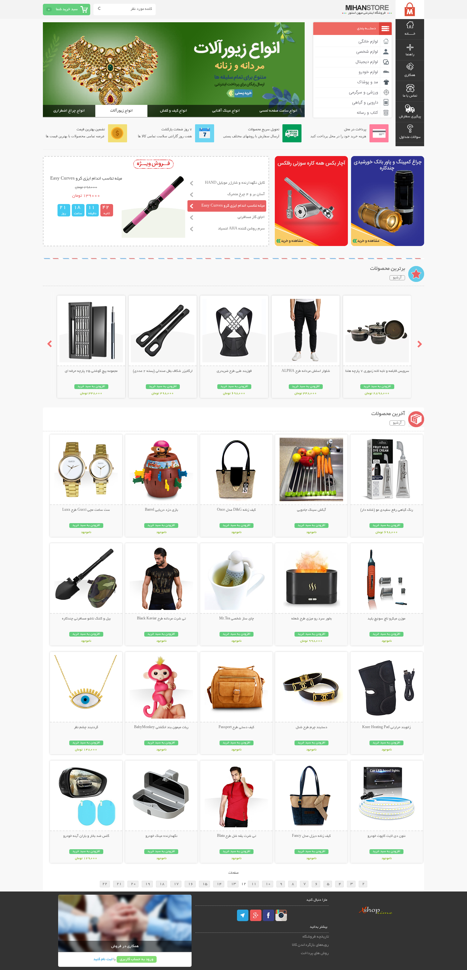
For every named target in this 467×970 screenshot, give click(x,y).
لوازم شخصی (367, 51)
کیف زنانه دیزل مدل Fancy (311, 836)
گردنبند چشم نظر (86, 727)
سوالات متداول (410, 137)
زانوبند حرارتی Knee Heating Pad (386, 727)
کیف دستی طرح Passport (236, 727)
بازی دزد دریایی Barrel (161, 510)
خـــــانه (410, 34)
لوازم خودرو (368, 72)
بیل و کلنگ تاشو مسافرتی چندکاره (86, 619)
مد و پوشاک (367, 82)
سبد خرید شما (67, 9)
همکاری (409, 75)
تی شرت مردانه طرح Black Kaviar (161, 619)
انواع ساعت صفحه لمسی (278, 111)
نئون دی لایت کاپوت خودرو (386, 836)
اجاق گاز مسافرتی (251, 217)
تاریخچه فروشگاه (315, 937)
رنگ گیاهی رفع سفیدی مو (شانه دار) (386, 510)
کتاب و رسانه (367, 112)
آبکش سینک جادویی (311, 510)
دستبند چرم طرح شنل (311, 727)
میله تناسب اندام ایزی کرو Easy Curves (233, 206)
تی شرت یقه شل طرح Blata (236, 836)
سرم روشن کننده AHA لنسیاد (241, 229)
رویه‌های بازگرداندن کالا (310, 945)
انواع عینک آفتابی (226, 111)
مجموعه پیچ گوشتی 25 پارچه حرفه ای (91, 371)
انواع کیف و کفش (173, 111)
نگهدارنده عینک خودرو (161, 836)
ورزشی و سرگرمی (363, 92)
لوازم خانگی (368, 41)
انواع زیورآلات (121, 111)
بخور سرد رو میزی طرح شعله (311, 619)
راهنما (410, 55)
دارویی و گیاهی (365, 102)
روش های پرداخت (315, 953)
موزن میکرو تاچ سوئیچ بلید (386, 619)
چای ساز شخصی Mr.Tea (236, 619)
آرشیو (397, 278)
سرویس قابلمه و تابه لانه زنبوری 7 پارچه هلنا (377, 371)
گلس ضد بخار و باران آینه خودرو (86, 836)
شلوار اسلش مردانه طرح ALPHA (305, 371)
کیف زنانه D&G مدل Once (236, 510)
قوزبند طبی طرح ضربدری (234, 371)
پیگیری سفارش (410, 117)
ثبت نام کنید (102, 959)
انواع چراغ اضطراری (69, 111)
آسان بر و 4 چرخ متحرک (246, 194)
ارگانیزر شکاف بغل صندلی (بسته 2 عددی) (163, 371)
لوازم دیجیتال (366, 61)
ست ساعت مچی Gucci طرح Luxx (86, 510)
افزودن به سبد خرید (377, 386)
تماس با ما (410, 96)
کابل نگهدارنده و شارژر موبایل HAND (235, 183)
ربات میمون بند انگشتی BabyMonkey (161, 727)
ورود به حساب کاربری (136, 959)
